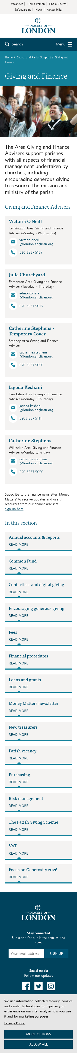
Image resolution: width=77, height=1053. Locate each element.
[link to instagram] (51, 986)
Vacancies (17, 4)
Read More (18, 545)
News (39, 9)
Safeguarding (23, 9)
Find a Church (57, 4)
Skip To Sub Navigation (26, 897)
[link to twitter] (38, 986)
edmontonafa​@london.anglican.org (36, 295)
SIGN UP (56, 954)
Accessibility (54, 9)
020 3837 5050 (31, 365)
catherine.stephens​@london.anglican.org (36, 354)
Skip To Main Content (20, 17)
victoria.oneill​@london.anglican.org (36, 242)
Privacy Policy (14, 1023)
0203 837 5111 (30, 418)
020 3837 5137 (30, 252)
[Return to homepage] (38, 25)
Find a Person (36, 4)
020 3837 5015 (31, 306)
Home (9, 57)
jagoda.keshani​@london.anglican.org (36, 408)
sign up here (14, 509)
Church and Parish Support (33, 57)
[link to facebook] (26, 986)
